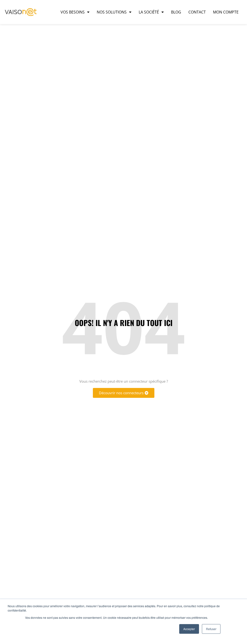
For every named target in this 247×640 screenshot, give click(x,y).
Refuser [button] (211, 629)
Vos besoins (73, 12)
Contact (197, 12)
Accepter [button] (189, 629)
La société (149, 12)
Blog (176, 12)
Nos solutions (112, 12)
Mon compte (226, 12)
